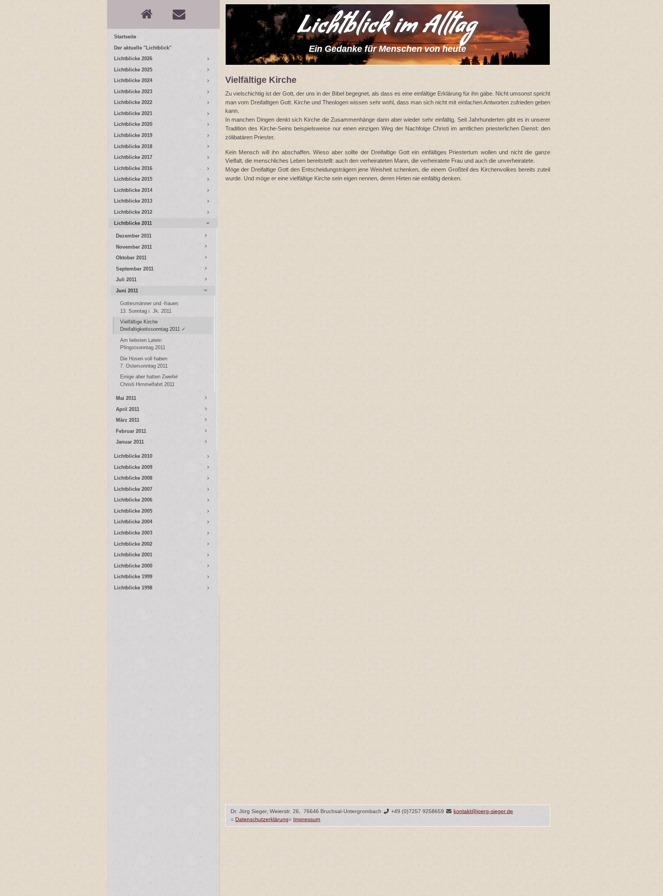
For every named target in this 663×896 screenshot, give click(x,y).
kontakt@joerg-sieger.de (483, 811)
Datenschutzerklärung (262, 819)
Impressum (306, 819)
